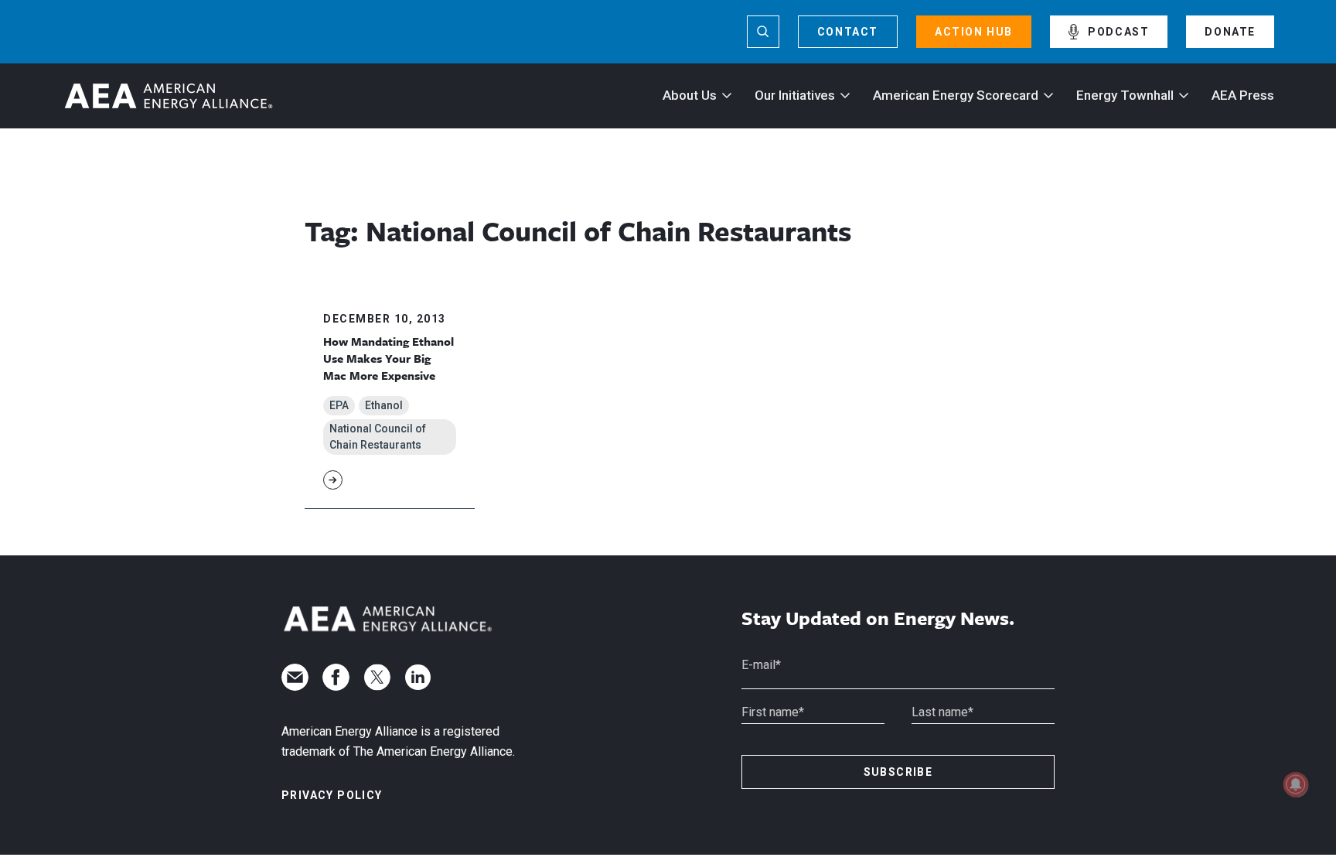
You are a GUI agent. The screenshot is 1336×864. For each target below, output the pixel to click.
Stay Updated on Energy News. (877, 618)
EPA (339, 405)
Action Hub (974, 32)
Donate (1230, 32)
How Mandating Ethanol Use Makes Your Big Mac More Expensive (388, 358)
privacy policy (332, 795)
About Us (690, 95)
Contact (847, 32)
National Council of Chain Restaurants (377, 436)
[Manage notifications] (1295, 784)
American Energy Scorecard (955, 95)
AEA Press (1243, 95)
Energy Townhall (1125, 95)
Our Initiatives (795, 95)
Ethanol (384, 405)
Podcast (1118, 32)
